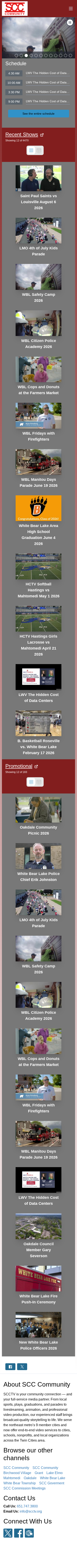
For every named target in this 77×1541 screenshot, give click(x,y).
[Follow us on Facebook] (18, 1533)
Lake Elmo (54, 1473)
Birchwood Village (17, 1473)
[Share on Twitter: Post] (22, 1366)
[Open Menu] (71, 8)
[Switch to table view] (39, 150)
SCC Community (16, 1468)
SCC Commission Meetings (24, 1488)
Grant (39, 1473)
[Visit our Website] (29, 1533)
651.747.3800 (27, 1506)
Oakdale (30, 1478)
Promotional (18, 766)
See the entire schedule (38, 113)
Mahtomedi (11, 1478)
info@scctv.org (31, 1511)
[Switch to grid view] (31, 150)
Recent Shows (21, 134)
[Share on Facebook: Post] (10, 1366)
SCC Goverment (51, 1483)
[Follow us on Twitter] (7, 1533)
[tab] (16, 55)
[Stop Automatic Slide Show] (70, 22)
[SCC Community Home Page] (15, 8)
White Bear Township (19, 1483)
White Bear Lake (52, 1478)
